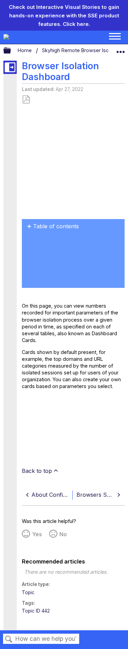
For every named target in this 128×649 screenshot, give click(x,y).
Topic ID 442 (36, 611)
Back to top (37, 470)
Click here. (76, 24)
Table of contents (56, 226)
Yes (37, 534)
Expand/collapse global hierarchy (11, 50)
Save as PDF (26, 99)
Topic (28, 592)
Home (25, 50)
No (63, 534)
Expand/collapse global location (120, 49)
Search (9, 639)
